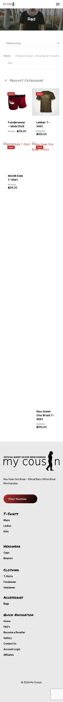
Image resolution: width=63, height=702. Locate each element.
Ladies (7, 525)
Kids (6, 531)
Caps (6, 552)
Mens (7, 520)
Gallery (8, 638)
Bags (6, 603)
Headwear (9, 587)
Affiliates (9, 654)
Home (7, 55)
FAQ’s (7, 626)
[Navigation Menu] (58, 4)
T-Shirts (8, 576)
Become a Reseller (14, 632)
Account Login (12, 649)
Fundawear (10, 582)
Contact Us (10, 643)
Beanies (8, 558)
